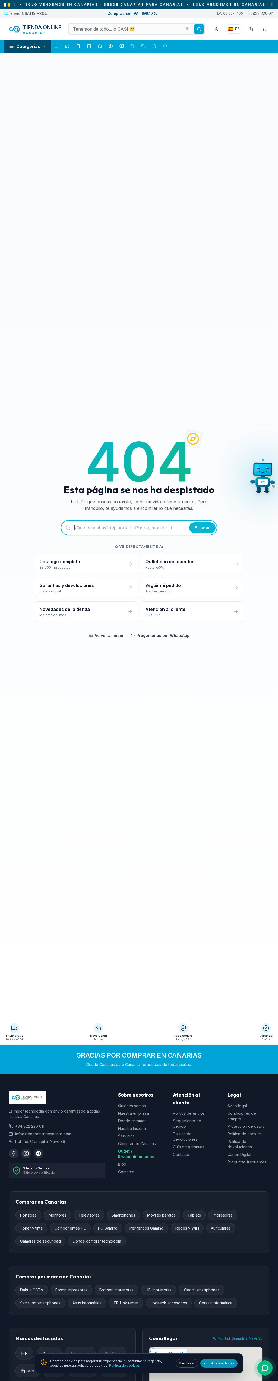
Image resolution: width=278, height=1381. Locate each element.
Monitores (58, 1215)
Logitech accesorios (169, 1303)
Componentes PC (70, 1228)
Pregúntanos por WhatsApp (163, 635)
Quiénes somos (132, 1105)
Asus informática (87, 1303)
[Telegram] (38, 1153)
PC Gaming (108, 1228)
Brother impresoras (116, 1290)
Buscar (202, 527)
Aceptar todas (222, 1363)
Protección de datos (246, 1126)
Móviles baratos (161, 1215)
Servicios (126, 1136)
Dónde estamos (132, 1121)
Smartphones (123, 1215)
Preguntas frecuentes (247, 1162)
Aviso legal (237, 1105)
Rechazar (187, 1363)
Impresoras (223, 1215)
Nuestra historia (132, 1128)
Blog (122, 1164)
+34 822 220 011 (29, 1126)
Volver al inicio (109, 635)
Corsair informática (215, 1303)
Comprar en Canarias (137, 1143)
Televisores (89, 1215)
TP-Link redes (126, 1303)
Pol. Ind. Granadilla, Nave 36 (240, 1338)
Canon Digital (239, 1154)
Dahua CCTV (31, 1290)
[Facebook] (13, 1153)
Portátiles (28, 1215)
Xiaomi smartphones (202, 1290)
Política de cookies (245, 1134)
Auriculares (221, 1228)
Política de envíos (189, 1113)
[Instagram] (26, 1153)
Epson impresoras (71, 1290)
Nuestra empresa (133, 1113)
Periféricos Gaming (146, 1228)
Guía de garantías (188, 1147)
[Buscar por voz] (187, 29)
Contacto (126, 1171)
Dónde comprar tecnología (97, 1241)
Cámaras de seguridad (40, 1241)
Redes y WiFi (187, 1228)
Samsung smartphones (40, 1303)
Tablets (194, 1215)
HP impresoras (159, 1290)
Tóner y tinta (31, 1228)
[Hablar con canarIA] (263, 477)
